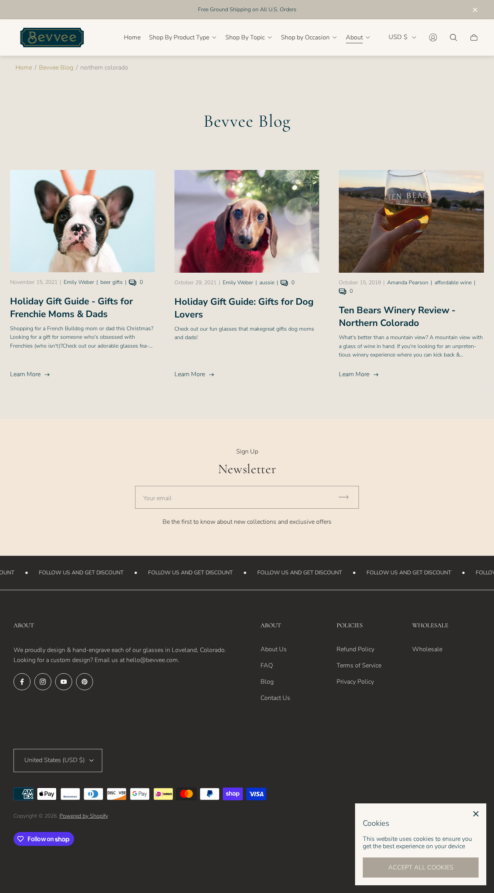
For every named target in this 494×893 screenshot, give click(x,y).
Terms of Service (359, 665)
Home (23, 67)
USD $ (398, 37)
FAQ (267, 665)
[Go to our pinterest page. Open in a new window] (84, 681)
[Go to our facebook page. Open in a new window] (22, 681)
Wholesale (427, 649)
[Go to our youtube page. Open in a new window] (63, 681)
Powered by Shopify (83, 816)
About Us (274, 649)
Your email (157, 498)
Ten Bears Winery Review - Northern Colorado (397, 316)
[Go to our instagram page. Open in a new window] (42, 681)
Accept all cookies (420, 867)
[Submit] (347, 497)
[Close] (475, 813)
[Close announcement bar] (474, 10)
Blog (267, 681)
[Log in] (433, 37)
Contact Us (275, 698)
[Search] (453, 37)
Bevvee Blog (56, 67)
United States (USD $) (54, 760)
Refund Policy (355, 649)
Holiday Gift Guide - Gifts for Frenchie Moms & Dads (71, 307)
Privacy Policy (355, 681)
